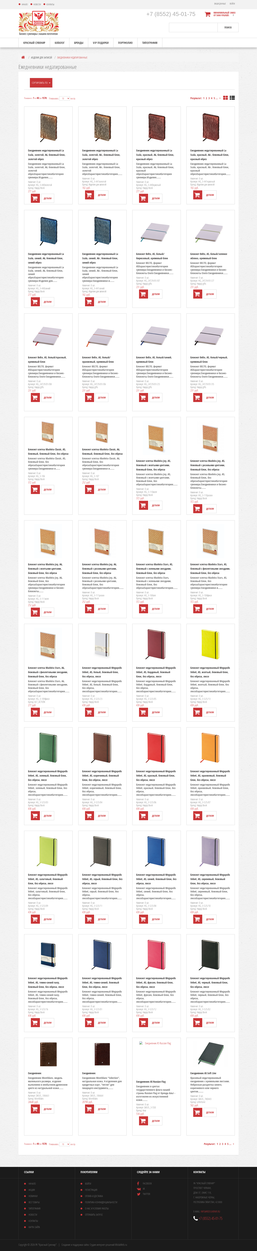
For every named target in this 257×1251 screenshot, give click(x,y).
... (217, 98)
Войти (232, 3)
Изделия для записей (41, 57)
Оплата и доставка (94, 1196)
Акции (32, 1190)
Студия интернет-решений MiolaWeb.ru (108, 1244)
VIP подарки (101, 43)
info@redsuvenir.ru (210, 1211)
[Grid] (225, 97)
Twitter (146, 1194)
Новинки (33, 1196)
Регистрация (91, 1190)
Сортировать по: (40, 82)
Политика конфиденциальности (101, 1202)
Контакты (33, 1221)
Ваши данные (220, 3)
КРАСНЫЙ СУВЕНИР (34, 43)
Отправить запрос (94, 1214)
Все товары (34, 1202)
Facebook (147, 1183)
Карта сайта (34, 1227)
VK (144, 1188)
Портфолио (125, 43)
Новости (33, 1214)
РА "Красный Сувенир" (46, 1244)
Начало (32, 1183)
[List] (232, 97)
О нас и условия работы (97, 1208)
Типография (149, 43)
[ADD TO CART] (35, 198)
